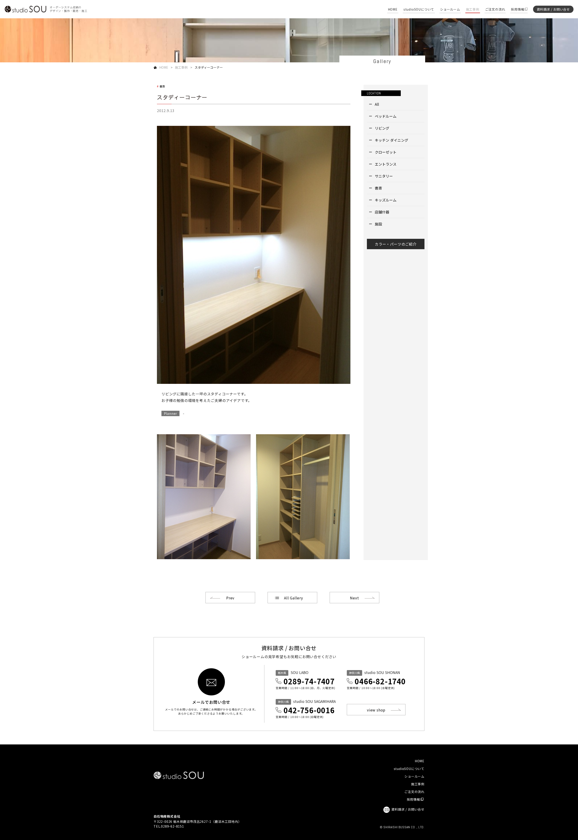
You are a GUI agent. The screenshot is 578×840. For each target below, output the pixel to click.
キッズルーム (385, 200)
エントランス (385, 164)
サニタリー (384, 176)
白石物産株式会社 (167, 816)
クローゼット (385, 152)
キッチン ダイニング (391, 140)
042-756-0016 (309, 710)
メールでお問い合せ (211, 701)
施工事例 (472, 10)
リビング (382, 128)
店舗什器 (382, 212)
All (377, 104)
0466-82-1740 (380, 681)
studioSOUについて (418, 10)
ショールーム (450, 10)
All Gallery (293, 598)
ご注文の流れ (495, 10)
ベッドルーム (385, 116)
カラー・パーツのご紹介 (396, 244)
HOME (393, 10)
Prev (230, 598)
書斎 (162, 86)
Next (354, 598)
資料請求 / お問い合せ (553, 9)
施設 (378, 224)
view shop (376, 710)
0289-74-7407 (309, 681)
